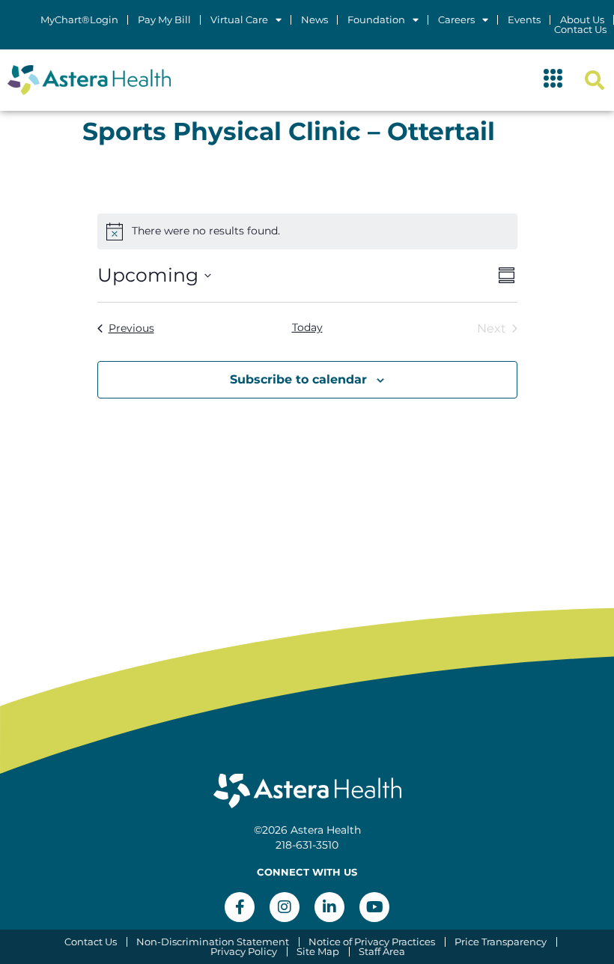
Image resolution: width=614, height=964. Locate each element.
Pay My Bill (164, 20)
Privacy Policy (243, 952)
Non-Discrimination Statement (212, 942)
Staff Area (382, 952)
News (314, 20)
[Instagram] (285, 907)
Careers (456, 20)
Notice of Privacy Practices (371, 942)
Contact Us (580, 29)
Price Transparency (501, 942)
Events (524, 20)
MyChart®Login (79, 20)
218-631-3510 (307, 845)
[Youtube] (374, 907)
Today (307, 327)
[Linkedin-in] (329, 907)
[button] (553, 80)
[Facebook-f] (240, 907)
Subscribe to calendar (298, 379)
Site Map (318, 952)
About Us (582, 20)
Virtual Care (239, 20)
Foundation (376, 20)
